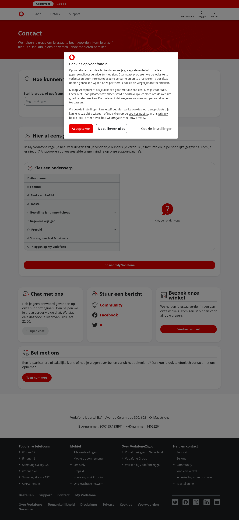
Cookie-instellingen (156, 129)
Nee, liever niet (111, 129)
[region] (121, 95)
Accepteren (81, 129)
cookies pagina (138, 113)
